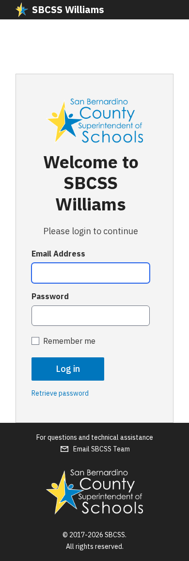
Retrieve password (60, 393)
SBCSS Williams (68, 9)
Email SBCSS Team (101, 449)
